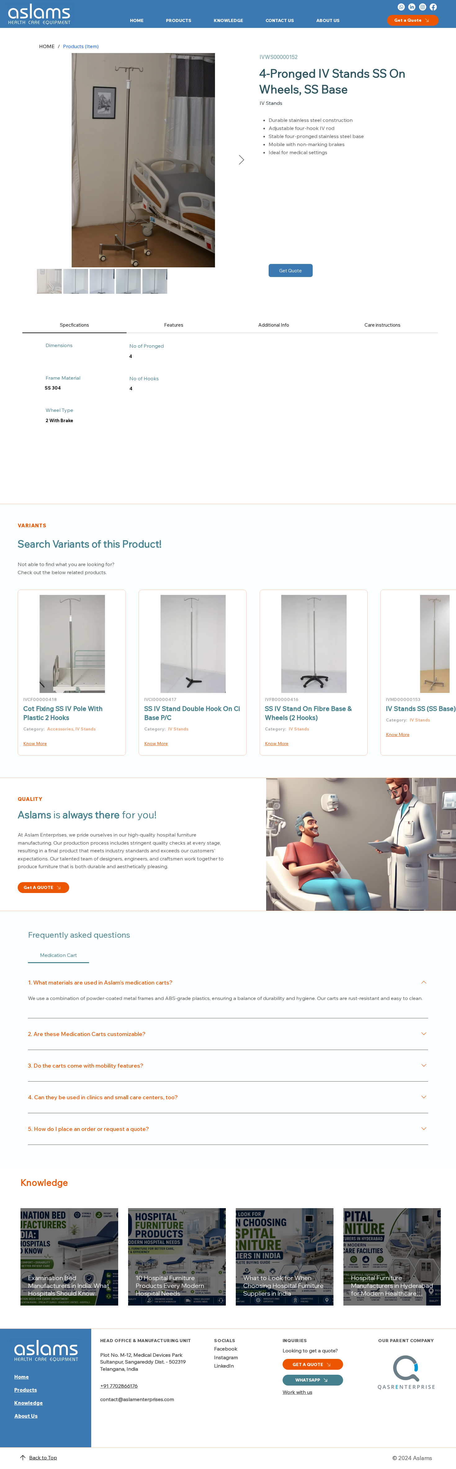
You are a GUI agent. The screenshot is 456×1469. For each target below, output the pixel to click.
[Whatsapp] (401, 7)
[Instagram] (422, 7)
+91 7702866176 (119, 1386)
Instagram (226, 1357)
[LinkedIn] (411, 7)
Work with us (297, 1392)
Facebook (225, 1349)
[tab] (74, 325)
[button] (171, 20)
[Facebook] (433, 7)
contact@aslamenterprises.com (137, 1399)
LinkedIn (224, 1366)
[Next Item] (241, 160)
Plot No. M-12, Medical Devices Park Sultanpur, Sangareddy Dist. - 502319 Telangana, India (143, 1362)
